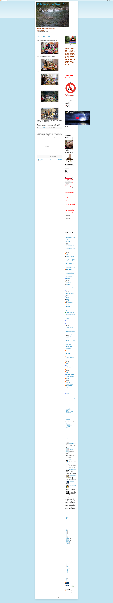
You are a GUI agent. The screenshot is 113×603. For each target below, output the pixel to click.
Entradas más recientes (40, 159)
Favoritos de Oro (68, 427)
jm (66, 518)
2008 (66, 579)
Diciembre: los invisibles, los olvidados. (70, 376)
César (67, 517)
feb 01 (68, 575)
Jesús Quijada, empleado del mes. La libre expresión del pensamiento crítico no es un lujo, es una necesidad (70, 367)
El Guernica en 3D (41, 131)
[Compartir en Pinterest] (54, 127)
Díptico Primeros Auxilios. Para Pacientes (72, 449)
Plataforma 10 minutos (68, 412)
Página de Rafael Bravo (68, 413)
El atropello (67, 254)
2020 (66, 527)
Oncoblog (67, 350)
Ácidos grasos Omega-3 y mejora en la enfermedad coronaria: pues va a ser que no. (70, 314)
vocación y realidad (68, 419)
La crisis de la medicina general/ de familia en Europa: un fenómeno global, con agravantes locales (70, 260)
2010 (66, 537)
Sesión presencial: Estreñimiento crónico (70, 267)
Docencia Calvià (68, 296)
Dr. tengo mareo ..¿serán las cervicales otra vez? (72, 475)
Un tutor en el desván (68, 369)
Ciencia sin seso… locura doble (70, 256)
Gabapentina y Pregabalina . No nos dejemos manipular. (72, 470)
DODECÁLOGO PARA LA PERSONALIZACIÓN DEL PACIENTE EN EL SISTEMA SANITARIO (70, 340)
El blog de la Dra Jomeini (69, 385)
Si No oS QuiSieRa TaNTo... (69, 282)
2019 (66, 528)
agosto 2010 (67, 542)
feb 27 (68, 550)
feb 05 (68, 571)
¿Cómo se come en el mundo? (43, 36)
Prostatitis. (67, 363)
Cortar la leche (67, 337)
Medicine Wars (67, 410)
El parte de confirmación (69, 269)
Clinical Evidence (68, 426)
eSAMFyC (67, 323)
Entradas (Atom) (42, 160)
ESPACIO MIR (67, 378)
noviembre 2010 (68, 539)
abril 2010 (67, 546)
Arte (40, 157)
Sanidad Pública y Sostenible (69, 384)
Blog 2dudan (67, 339)
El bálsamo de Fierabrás (51, 4)
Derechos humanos (43, 157)
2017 (66, 530)
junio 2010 (67, 544)
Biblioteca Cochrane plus (69, 423)
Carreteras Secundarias (69, 281)
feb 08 (68, 566)
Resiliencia (67, 394)
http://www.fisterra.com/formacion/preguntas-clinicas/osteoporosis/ (71, 402)
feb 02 (68, 574)
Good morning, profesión (69, 409)
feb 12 (68, 563)
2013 (66, 534)
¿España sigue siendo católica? (69, 276)
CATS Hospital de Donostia (69, 425)
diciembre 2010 (68, 538)
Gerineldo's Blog (68, 393)
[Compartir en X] (52, 127)
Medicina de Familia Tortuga (69, 326)
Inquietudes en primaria (69, 346)
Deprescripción (67, 297)
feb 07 (68, 569)
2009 (66, 578)
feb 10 (68, 565)
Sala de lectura (68, 244)
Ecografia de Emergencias (69, 438)
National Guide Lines (68, 428)
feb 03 (68, 573)
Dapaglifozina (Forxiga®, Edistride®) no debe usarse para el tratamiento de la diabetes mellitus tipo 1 (70, 294)
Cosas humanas (68, 241)
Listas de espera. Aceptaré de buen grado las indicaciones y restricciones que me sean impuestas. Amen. (70, 348)
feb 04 (68, 572)
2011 (66, 536)
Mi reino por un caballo (68, 336)
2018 (66, 529)
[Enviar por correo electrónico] (51, 127)
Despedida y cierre (68, 382)
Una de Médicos (67, 417)
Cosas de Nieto (68, 362)
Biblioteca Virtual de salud (69, 424)
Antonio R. (67, 516)
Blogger (61, 597)
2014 (66, 533)
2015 (66, 532)
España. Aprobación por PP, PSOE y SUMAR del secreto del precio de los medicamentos (70, 273)
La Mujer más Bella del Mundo (69, 454)
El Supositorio (67, 299)
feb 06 (68, 570)
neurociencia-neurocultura (69, 418)
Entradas (67, 590)
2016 (66, 531)
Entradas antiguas (60, 159)
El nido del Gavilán (68, 365)
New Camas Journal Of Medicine (70, 381)
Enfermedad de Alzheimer (69, 408)
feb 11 (68, 564)
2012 (66, 535)
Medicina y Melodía (68, 253)
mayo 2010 (67, 545)
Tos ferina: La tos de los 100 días (69, 334)
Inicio (50, 159)
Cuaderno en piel (68, 320)
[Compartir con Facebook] (53, 127)
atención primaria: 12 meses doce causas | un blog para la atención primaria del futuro (70, 375)
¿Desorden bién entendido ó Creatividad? (72, 486)
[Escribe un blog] (51, 127)
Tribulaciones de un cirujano (69, 302)
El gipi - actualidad (68, 353)
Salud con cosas (68, 284)
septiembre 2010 (68, 541)
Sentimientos (46, 157)
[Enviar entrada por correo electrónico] (49, 127)
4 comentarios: (47, 127)
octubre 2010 (68, 540)
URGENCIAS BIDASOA (69, 290)
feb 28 (68, 549)
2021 (66, 526)
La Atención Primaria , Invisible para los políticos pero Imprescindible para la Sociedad (72, 443)
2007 (66, 580)
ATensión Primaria (68, 278)
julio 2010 (67, 543)
